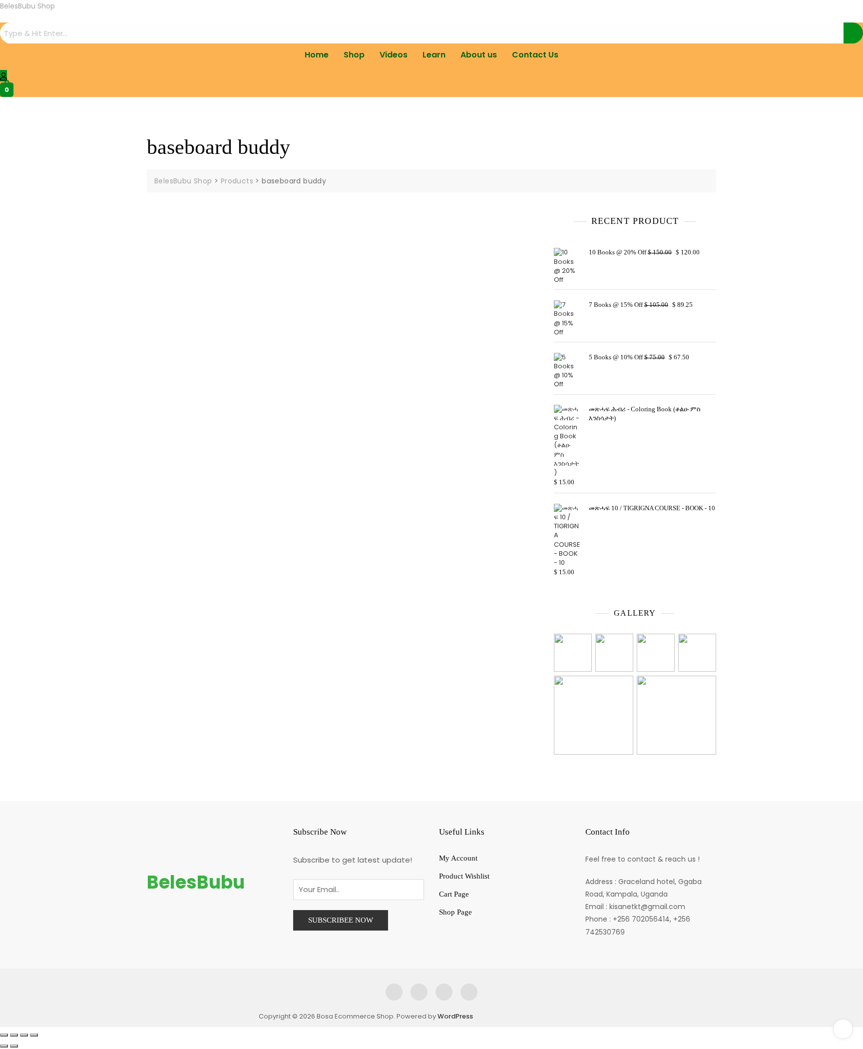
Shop (354, 54)
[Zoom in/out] (4, 1035)
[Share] (24, 1035)
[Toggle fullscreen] (14, 1035)
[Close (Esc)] (34, 1035)
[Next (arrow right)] (14, 1046)
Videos (394, 54)
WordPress (455, 1016)
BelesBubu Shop (27, 6)
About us (478, 54)
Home (317, 54)
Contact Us (535, 54)
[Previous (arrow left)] (4, 1046)
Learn (434, 54)
